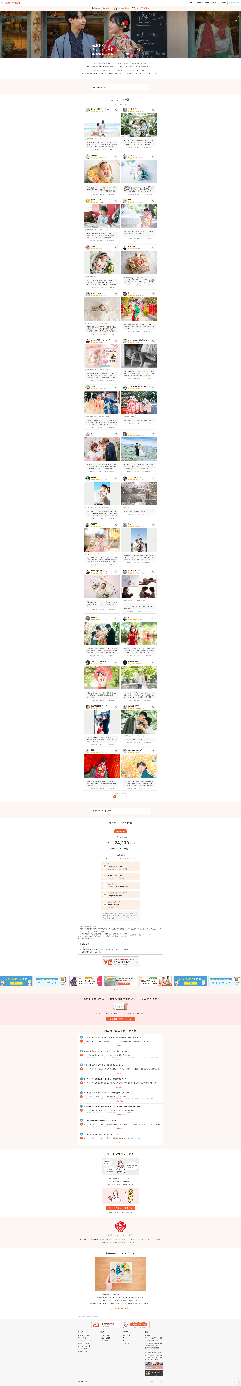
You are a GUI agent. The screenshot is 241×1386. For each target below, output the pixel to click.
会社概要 (80, 1381)
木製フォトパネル (83, 1343)
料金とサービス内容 (84, 1335)
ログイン (213, 2)
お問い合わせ (104, 1340)
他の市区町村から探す (100, 87)
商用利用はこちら (234, 2)
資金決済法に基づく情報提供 (153, 1355)
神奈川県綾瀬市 (99, 63)
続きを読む (119, 1045)
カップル (85, 1316)
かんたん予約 (222, 2)
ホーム (80, 1316)
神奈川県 (91, 1316)
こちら (95, 938)
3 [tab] (120, 989)
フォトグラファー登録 (84, 1346)
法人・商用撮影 (82, 1348)
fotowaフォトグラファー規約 (153, 1338)
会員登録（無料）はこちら (120, 1019)
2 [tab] (117, 989)
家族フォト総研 (82, 1351)
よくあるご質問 (198, 2)
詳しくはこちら (128, 936)
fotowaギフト (82, 1338)
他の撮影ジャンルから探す (102, 811)
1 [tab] (114, 989)
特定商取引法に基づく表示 (153, 1352)
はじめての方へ (105, 1335)
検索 (191, 2)
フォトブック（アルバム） (86, 1340)
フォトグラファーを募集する (120, 1208)
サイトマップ (90, 1381)
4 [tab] (123, 989)
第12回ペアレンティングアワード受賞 (120, 1235)
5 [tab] (126, 989)
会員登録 (207, 2)
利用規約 (85, 926)
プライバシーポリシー (151, 1340)
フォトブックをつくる (120, 1308)
